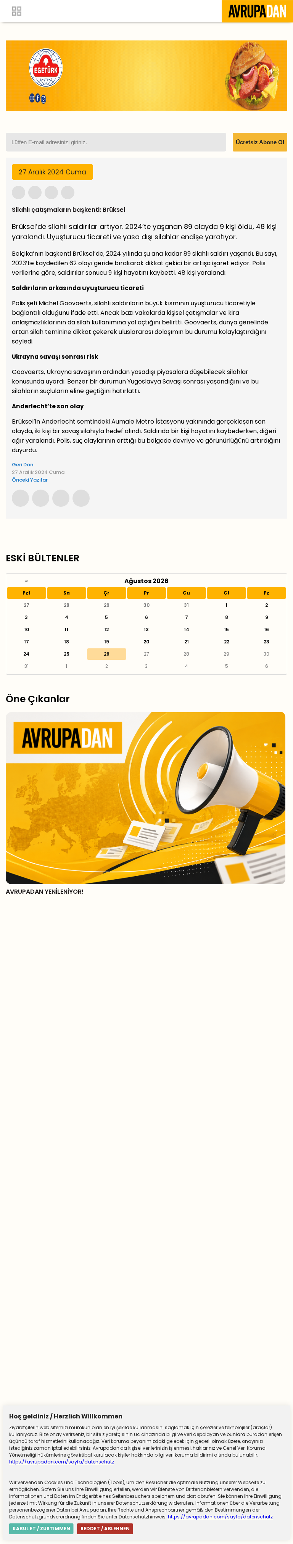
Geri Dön (22, 464)
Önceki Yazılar (30, 480)
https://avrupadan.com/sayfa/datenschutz (61, 1462)
